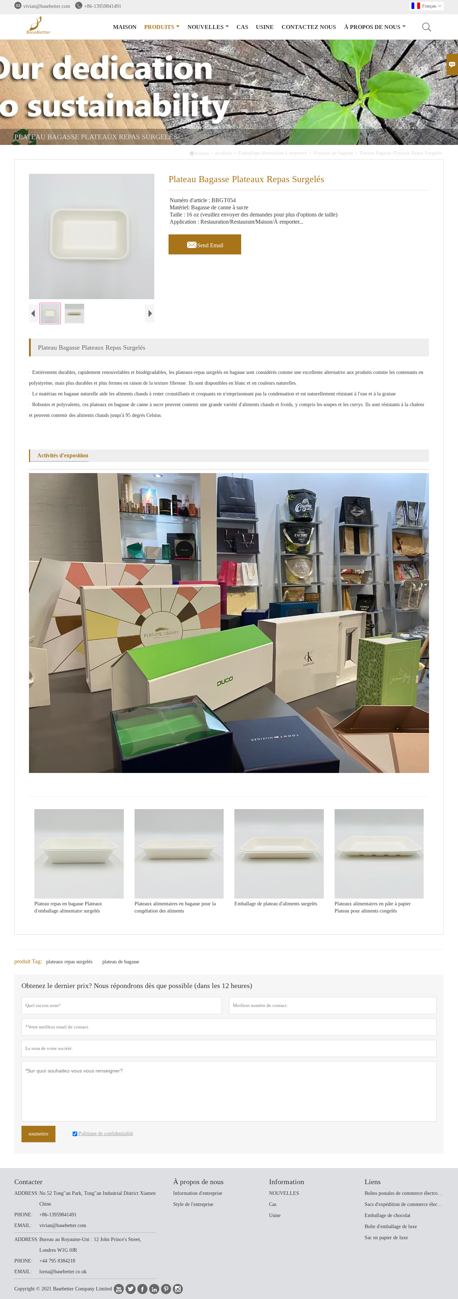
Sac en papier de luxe (386, 1237)
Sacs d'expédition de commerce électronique (404, 1204)
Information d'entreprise (197, 1193)
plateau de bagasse (120, 961)
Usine (265, 27)
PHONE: (23, 1214)
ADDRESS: (26, 1193)
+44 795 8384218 (57, 1261)
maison (125, 27)
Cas (242, 27)
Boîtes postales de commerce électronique (404, 1193)
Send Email (204, 243)
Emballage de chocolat (387, 1215)
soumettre (38, 1134)
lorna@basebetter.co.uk (63, 1271)
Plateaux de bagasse (333, 153)
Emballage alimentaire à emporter (272, 153)
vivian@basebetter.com (46, 6)
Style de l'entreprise (193, 1204)
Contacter (28, 1182)
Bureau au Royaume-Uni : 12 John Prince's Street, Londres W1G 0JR (90, 1245)
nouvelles (205, 27)
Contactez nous (309, 27)
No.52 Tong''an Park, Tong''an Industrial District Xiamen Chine (97, 1199)
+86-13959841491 (102, 6)
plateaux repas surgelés (69, 961)
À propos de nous (372, 27)
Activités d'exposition (62, 455)
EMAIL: (23, 1225)
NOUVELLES (284, 1193)
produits (159, 27)
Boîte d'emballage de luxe (391, 1226)
